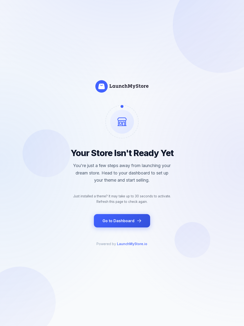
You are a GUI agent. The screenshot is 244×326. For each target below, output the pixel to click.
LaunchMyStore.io (132, 244)
